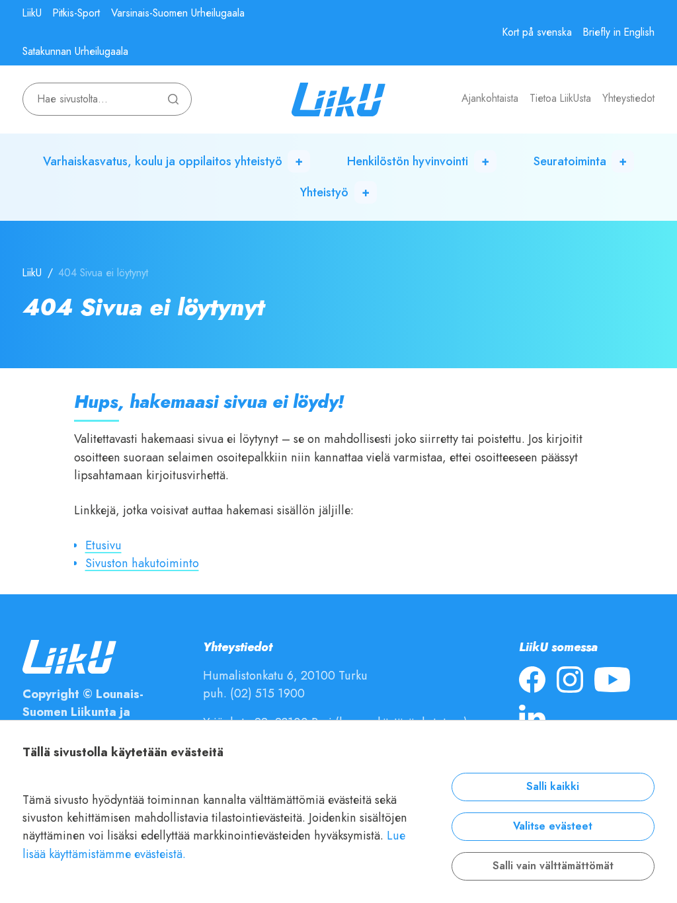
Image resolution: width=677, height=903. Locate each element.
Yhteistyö (324, 192)
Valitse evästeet (552, 826)
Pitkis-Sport (76, 13)
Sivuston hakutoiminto (142, 563)
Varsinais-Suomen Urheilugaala (178, 13)
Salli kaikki (552, 786)
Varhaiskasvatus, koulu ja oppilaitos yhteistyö (162, 161)
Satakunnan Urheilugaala (75, 51)
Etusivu (103, 545)
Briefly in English (619, 32)
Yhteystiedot (628, 98)
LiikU (32, 13)
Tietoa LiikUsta (560, 98)
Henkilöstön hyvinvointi (407, 161)
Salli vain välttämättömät (553, 866)
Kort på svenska (537, 32)
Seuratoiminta (570, 161)
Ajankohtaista (489, 98)
